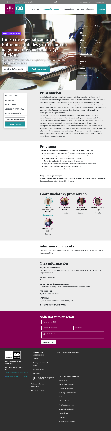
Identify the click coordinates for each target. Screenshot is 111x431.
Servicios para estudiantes (67, 421)
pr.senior (24, 376)
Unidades (62, 397)
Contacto (101, 9)
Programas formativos (50, 9)
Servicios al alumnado (85, 9)
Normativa (36, 373)
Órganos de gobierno (66, 389)
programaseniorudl (12, 376)
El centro (35, 9)
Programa (9, 100)
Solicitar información (13, 69)
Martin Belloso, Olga (97, 208)
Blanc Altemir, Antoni (64, 208)
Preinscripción (39, 69)
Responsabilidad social (66, 409)
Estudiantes (63, 417)
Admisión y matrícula (14, 109)
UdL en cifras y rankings (66, 385)
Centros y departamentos (67, 393)
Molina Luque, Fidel (48, 229)
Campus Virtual (99, 2)
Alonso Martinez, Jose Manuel (91, 78)
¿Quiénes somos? (85, 2)
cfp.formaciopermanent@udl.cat (17, 372)
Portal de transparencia (66, 405)
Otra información (13, 113)
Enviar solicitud (49, 342)
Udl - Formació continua (15, 9)
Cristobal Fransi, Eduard (81, 208)
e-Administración (64, 401)
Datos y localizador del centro (40, 364)
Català (55, 2)
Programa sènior (67, 9)
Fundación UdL (63, 413)
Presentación (11, 95)
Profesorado (11, 104)
